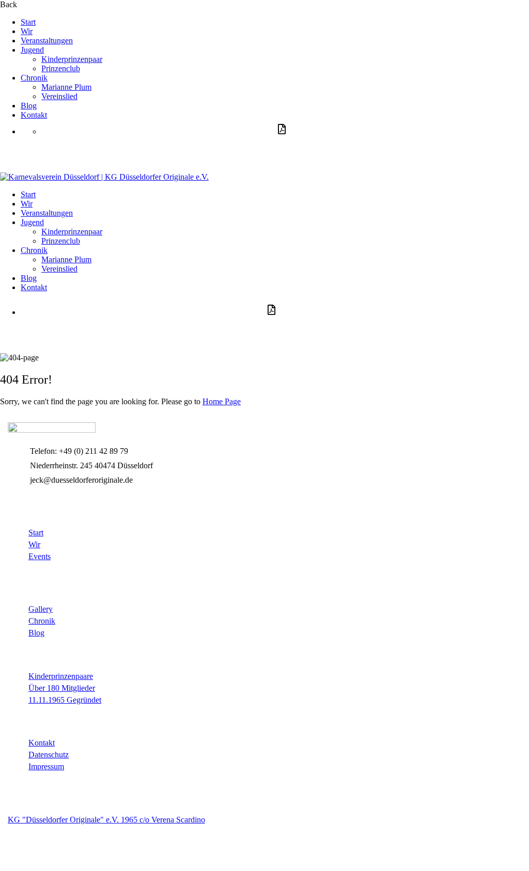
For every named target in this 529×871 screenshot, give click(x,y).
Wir (27, 31)
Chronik (34, 77)
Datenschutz (48, 754)
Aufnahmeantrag (71, 151)
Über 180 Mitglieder (61, 688)
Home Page (222, 401)
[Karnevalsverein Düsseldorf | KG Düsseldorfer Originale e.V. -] (104, 176)
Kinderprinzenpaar (71, 59)
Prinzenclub (60, 68)
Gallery (40, 609)
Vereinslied (59, 96)
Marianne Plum (66, 87)
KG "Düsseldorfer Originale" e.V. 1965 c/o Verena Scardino (106, 819)
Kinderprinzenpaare (60, 676)
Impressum (46, 766)
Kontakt (34, 114)
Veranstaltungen (47, 40)
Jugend (32, 49)
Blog (29, 105)
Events (39, 556)
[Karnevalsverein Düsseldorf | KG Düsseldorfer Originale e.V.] (52, 429)
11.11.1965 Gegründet (64, 699)
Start (28, 22)
